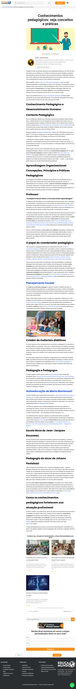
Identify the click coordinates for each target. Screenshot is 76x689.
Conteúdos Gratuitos (8, 669)
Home (3, 7)
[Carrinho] (67, 3)
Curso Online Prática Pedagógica (59, 274)
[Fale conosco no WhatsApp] (72, 685)
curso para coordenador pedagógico (51, 95)
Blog (6, 7)
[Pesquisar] (73, 619)
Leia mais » (28, 569)
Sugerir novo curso (8, 673)
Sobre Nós (25, 665)
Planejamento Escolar (40, 283)
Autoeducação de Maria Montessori (49, 391)
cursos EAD (42, 420)
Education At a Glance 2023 (44, 132)
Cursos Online (6, 665)
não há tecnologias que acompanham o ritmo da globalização (55, 125)
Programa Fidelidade (27, 675)
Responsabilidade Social (47, 667)
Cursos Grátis (6, 667)
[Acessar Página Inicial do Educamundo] (6, 2)
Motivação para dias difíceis (48, 669)
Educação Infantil (44, 403)
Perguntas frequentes (27, 669)
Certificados (6, 675)
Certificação (10, 7)
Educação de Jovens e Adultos (65, 205)
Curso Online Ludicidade (37, 424)
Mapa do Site (44, 671)
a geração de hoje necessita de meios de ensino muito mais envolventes (55, 376)
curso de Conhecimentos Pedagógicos (50, 82)
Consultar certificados (28, 673)
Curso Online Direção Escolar (52, 306)
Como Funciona (26, 667)
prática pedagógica (54, 374)
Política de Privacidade (47, 665)
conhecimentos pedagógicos (62, 361)
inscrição (30, 523)
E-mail (27, 643)
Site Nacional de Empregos (34, 302)
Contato (24, 671)
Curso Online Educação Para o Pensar (50, 493)
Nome (27, 637)
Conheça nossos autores (43, 67)
